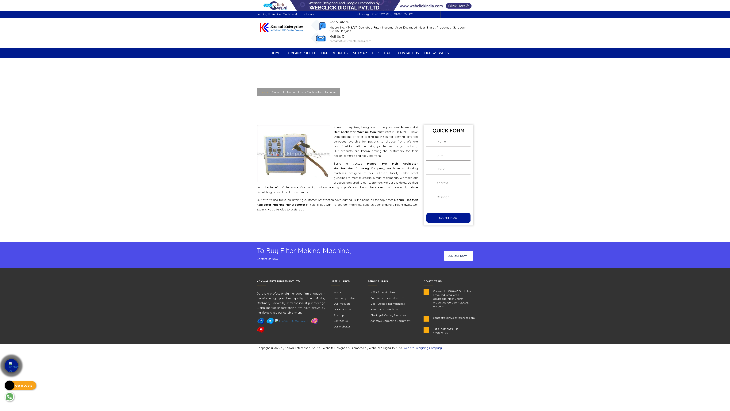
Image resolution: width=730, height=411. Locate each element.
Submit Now (448, 218)
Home (275, 53)
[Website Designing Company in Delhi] (365, 5)
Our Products (334, 53)
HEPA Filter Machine (383, 292)
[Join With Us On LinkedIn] (292, 321)
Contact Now (457, 256)
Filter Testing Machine (384, 309)
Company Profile (301, 53)
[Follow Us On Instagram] (446, 14)
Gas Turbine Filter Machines (388, 303)
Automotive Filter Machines (387, 298)
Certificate (382, 53)
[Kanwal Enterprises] (282, 27)
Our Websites (436, 53)
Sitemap (360, 53)
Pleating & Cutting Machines (388, 315)
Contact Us (408, 53)
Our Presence (342, 309)
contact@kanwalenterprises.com (350, 41)
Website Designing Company (422, 348)
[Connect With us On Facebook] (436, 14)
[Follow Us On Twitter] (270, 321)
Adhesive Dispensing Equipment (390, 321)
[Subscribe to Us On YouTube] (261, 329)
